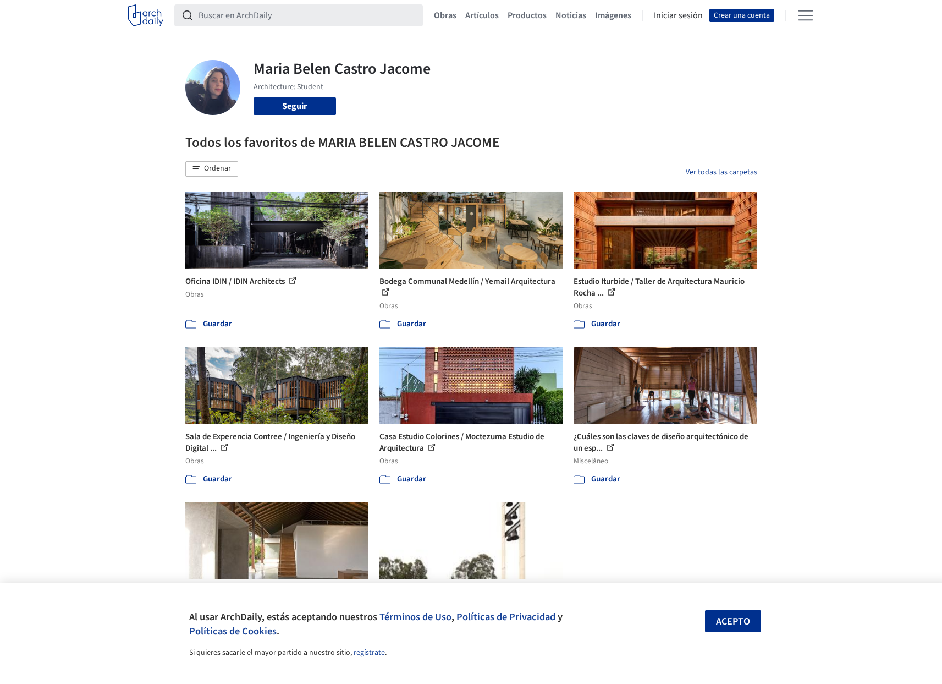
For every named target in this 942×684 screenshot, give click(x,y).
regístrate (369, 652)
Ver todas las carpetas (721, 172)
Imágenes (613, 15)
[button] (211, 169)
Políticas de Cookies (233, 631)
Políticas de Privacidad (505, 617)
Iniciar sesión (678, 15)
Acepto (733, 621)
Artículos (482, 15)
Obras (445, 15)
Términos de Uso (415, 617)
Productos (527, 15)
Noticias (570, 15)
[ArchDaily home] (145, 15)
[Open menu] (805, 15)
